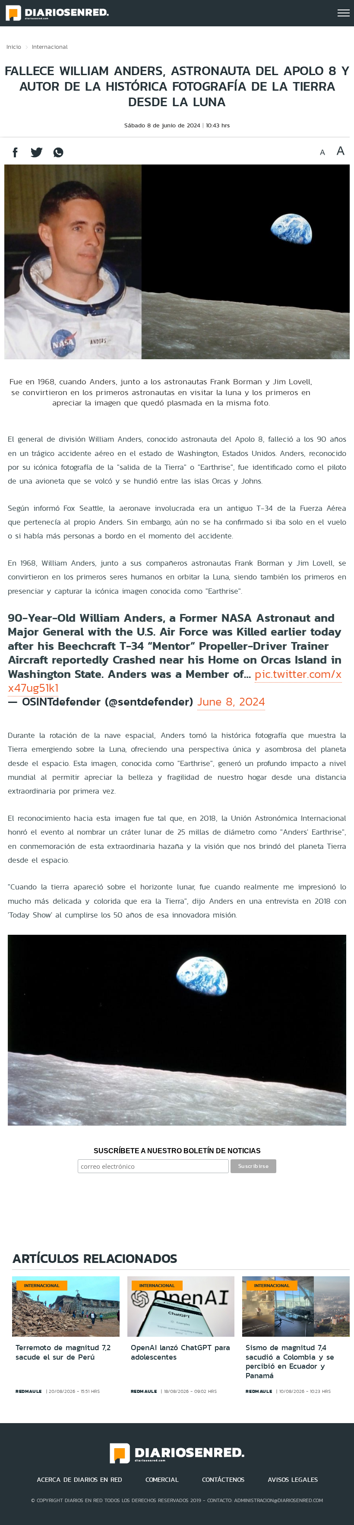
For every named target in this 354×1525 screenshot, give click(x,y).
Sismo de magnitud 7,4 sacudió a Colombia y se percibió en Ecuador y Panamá (290, 1361)
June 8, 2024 (231, 701)
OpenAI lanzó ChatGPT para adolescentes (180, 1352)
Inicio (13, 47)
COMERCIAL (162, 1479)
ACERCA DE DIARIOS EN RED (79, 1479)
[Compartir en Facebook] (15, 156)
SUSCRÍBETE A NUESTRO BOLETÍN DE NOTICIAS (177, 1151)
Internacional (50, 47)
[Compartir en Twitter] (36, 156)
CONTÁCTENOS (223, 1479)
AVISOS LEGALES (293, 1479)
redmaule (29, 1391)
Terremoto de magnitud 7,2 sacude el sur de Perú (63, 1352)
